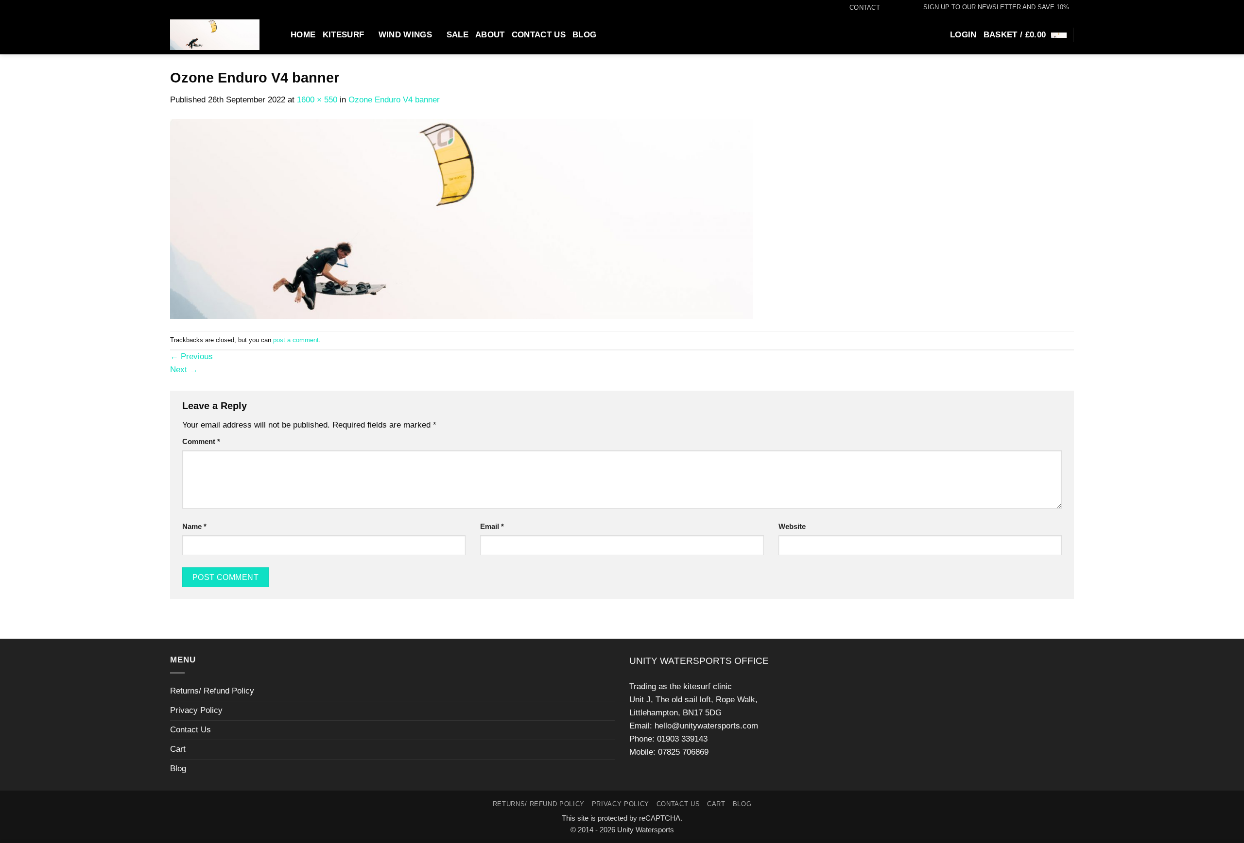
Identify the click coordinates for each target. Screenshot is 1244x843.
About (490, 34)
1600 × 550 (317, 99)
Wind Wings (405, 34)
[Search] (279, 34)
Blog (584, 34)
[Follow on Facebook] (885, 7)
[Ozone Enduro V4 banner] (461, 218)
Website (792, 526)
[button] (991, 7)
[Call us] (904, 7)
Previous (191, 356)
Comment (201, 441)
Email (492, 526)
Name (194, 526)
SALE (457, 34)
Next (184, 369)
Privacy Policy (196, 710)
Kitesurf (343, 34)
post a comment (296, 340)
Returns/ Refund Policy (212, 690)
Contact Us (539, 34)
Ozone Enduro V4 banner (394, 99)
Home (303, 34)
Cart (178, 749)
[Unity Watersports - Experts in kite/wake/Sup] (214, 34)
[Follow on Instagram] (895, 7)
